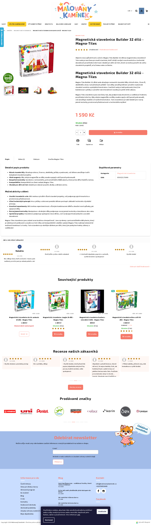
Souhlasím (102, 511)
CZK (129, 11)
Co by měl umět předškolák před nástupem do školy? (74, 491)
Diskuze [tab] (36, 159)
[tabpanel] (10, 411)
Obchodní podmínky (28, 508)
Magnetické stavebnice (126, 173)
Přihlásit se (58, 462)
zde (78, 515)
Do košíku (119, 132)
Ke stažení (25, 493)
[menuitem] (3, 24)
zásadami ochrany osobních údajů (84, 457)
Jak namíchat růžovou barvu (68, 497)
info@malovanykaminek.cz (106, 484)
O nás (23, 499)
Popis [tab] (7, 159)
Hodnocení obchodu (28, 505)
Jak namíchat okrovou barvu (68, 503)
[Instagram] (103, 491)
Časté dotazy (26, 484)
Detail (23, 334)
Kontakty (24, 502)
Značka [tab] (56, 159)
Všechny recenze (75, 387)
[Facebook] (98, 491)
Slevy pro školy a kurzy (29, 487)
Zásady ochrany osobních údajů (33, 511)
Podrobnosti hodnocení (108, 50)
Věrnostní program (28, 490)
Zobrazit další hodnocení (139, 266)
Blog (22, 496)
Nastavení (49, 520)
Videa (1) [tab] (21, 159)
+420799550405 (101, 486)
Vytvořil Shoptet (144, 522)
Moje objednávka (27, 514)
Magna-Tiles (80, 36)
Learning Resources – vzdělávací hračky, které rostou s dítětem (75, 484)
